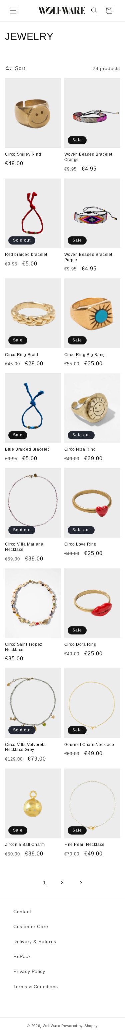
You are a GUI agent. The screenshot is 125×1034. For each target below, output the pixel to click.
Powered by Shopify (79, 1026)
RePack (22, 956)
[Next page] (80, 882)
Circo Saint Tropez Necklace (23, 647)
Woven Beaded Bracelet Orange (88, 157)
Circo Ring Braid (21, 354)
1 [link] (44, 882)
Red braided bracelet (26, 254)
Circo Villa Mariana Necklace (24, 547)
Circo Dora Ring (80, 644)
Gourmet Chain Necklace (89, 744)
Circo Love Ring (80, 544)
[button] (13, 10)
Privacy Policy (29, 971)
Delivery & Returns (34, 941)
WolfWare (51, 1026)
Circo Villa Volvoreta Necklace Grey (25, 747)
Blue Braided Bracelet (27, 449)
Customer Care (30, 926)
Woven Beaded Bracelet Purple (88, 257)
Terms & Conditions (35, 986)
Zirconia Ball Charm (25, 844)
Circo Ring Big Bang (84, 354)
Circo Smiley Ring (23, 154)
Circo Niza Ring (80, 449)
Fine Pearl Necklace (84, 844)
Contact (22, 911)
